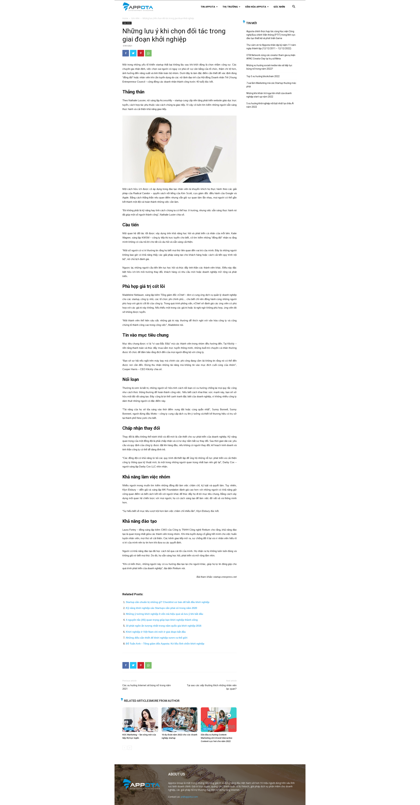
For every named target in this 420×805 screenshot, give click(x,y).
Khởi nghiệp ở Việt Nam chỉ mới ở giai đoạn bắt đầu (156, 631)
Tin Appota (208, 6)
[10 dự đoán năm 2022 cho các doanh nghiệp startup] (179, 719)
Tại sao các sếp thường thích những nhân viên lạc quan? (212, 687)
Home (125, 18)
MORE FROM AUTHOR (164, 700)
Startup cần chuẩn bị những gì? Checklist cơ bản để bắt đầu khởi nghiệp (167, 602)
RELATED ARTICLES (137, 700)
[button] (294, 7)
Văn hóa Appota (255, 6)
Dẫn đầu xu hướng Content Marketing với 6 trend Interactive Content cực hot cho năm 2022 (216, 737)
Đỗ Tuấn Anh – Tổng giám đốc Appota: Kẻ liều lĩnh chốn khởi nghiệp (166, 643)
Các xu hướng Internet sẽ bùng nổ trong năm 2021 (146, 687)
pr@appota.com (189, 796)
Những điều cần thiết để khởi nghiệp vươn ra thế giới (156, 637)
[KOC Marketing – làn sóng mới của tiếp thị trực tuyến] (140, 719)
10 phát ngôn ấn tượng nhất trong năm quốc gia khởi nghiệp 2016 (163, 625)
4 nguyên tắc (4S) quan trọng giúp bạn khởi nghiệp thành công (162, 619)
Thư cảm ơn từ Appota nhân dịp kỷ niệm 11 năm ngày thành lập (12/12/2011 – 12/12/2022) (271, 47)
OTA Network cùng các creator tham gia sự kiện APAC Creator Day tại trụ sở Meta (270, 57)
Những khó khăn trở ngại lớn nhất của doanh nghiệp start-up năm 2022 (269, 95)
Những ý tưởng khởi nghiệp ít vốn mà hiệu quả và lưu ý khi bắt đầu (164, 613)
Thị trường (230, 6)
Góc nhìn (279, 6)
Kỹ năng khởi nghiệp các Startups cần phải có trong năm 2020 (161, 608)
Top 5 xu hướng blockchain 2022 (263, 76)
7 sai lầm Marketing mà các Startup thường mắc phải (271, 85)
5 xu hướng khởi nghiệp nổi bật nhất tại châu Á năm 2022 (270, 105)
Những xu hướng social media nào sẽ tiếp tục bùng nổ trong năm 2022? (269, 67)
